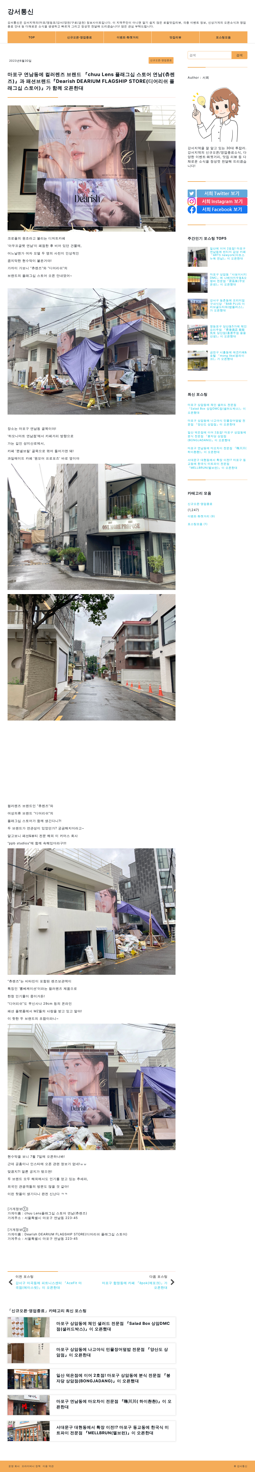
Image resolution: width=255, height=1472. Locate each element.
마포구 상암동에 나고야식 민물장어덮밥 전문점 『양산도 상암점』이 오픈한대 (216, 422)
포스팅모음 (223, 37)
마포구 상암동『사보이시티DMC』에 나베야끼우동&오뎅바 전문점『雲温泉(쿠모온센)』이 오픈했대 (228, 279)
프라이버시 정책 (31, 1466)
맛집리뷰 (175, 37)
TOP (31, 37)
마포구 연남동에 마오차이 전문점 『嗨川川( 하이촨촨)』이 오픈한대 (217, 450)
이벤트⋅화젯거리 (128, 37)
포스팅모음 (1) (198, 524)
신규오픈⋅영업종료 (79, 37)
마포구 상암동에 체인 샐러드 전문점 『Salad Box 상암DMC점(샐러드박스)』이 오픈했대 (217, 408)
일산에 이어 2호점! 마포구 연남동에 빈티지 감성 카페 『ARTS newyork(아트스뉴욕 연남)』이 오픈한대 (228, 253)
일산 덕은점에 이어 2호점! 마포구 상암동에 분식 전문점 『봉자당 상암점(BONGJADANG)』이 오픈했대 (217, 436)
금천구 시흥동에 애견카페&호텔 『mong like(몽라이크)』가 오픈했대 (228, 355)
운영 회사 (14, 1466)
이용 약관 (48, 1466)
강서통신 (21, 11)
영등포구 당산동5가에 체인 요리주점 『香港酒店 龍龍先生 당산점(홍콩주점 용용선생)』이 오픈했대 (228, 331)
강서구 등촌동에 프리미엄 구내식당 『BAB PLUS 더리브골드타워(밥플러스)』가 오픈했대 (227, 305)
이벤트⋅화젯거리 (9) (201, 516)
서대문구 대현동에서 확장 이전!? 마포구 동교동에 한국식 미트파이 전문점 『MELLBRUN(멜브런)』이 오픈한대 (217, 463)
